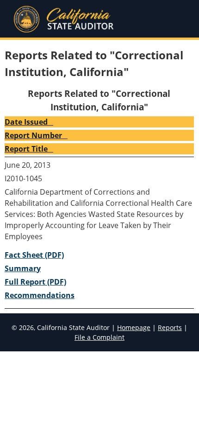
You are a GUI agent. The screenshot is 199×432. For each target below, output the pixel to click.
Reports (170, 327)
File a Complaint (99, 337)
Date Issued (26, 122)
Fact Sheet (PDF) (34, 255)
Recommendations (40, 295)
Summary (23, 268)
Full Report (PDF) (35, 282)
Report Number (33, 135)
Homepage (133, 327)
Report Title (26, 149)
